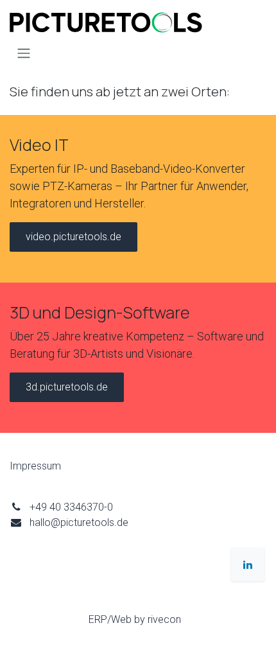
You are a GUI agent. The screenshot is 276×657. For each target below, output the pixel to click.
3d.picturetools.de (67, 387)
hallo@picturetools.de (79, 522)
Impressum (35, 466)
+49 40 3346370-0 (71, 507)
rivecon (164, 619)
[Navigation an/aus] (24, 53)
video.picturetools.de (73, 237)
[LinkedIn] (247, 564)
